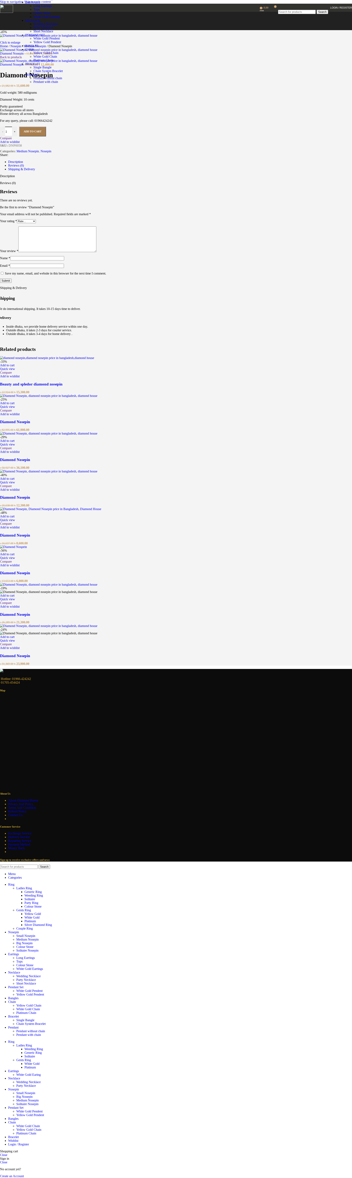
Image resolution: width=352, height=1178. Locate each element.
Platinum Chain (43, 60)
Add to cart (33, 131)
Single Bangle (42, 67)
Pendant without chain (47, 78)
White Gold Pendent (46, 38)
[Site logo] (6, 11)
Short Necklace (43, 31)
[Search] (303, 6)
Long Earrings (42, 6)
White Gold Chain (45, 56)
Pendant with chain (45, 81)
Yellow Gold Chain (45, 53)
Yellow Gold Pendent (47, 42)
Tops (36, 9)
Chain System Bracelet (48, 71)
